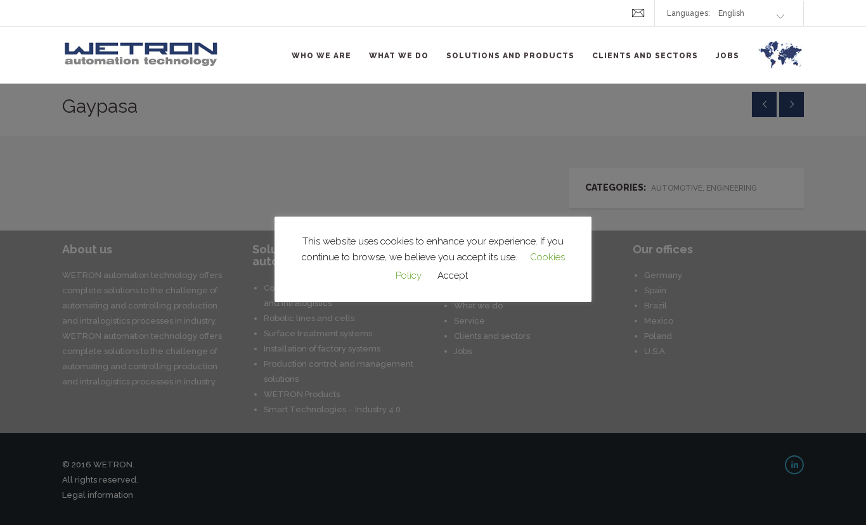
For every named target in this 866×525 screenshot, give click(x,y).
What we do (399, 55)
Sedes (780, 62)
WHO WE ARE (321, 55)
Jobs (727, 55)
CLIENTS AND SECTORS (645, 55)
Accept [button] (452, 275)
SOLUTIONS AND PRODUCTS (510, 55)
